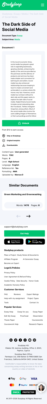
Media (17, 39)
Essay (19, 35)
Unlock (25, 123)
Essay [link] (17, 14)
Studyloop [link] (7, 14)
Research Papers (36, 324)
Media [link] (25, 14)
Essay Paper (38, 312)
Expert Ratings (33, 294)
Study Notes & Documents (28, 255)
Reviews (17, 294)
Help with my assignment (14, 298)
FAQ (6, 294)
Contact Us (34, 302)
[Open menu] (42, 5)
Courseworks (37, 320)
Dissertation (38, 316)
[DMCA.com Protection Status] (23, 392)
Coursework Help (11, 324)
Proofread (24, 316)
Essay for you (23, 312)
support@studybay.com (16, 226)
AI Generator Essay (31, 259)
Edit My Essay (10, 316)
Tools (6, 302)
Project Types (33, 298)
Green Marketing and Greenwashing (22, 194)
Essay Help (8, 312)
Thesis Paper (9, 320)
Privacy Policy (9, 273)
